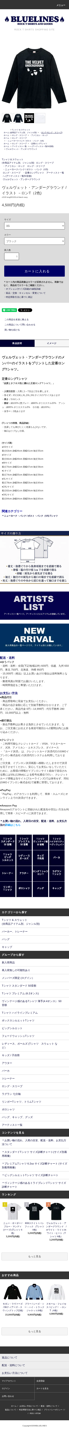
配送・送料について (49, 1406)
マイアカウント (9, 1381)
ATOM (37, 1413)
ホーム (6, 132)
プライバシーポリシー (53, 1410)
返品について (10, 1410)
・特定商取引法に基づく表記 (18, 297)
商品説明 (17, 343)
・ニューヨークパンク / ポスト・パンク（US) (25, 141)
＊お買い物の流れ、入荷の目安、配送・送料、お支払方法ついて (34, 1142)
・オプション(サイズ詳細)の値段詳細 (22, 289)
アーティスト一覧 (19, 146)
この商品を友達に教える (16, 319)
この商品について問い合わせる (19, 324)
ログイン (6, 1388)
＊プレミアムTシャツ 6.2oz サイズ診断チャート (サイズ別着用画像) (34, 1165)
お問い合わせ (8, 1396)
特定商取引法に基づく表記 (30, 1410)
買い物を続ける (12, 330)
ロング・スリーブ (19, 135)
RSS (32, 1413)
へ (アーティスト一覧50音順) (41, 146)
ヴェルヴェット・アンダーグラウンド (21, 149)
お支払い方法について (29, 1406)
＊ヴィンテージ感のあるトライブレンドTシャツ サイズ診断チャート (34, 1184)
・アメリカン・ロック (38, 135)
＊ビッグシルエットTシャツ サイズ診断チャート (30, 1175)
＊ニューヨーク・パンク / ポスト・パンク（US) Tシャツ (30, 516)
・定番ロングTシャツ (38, 144)
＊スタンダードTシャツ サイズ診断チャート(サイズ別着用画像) (34, 1153)
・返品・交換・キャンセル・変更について (25, 293)
